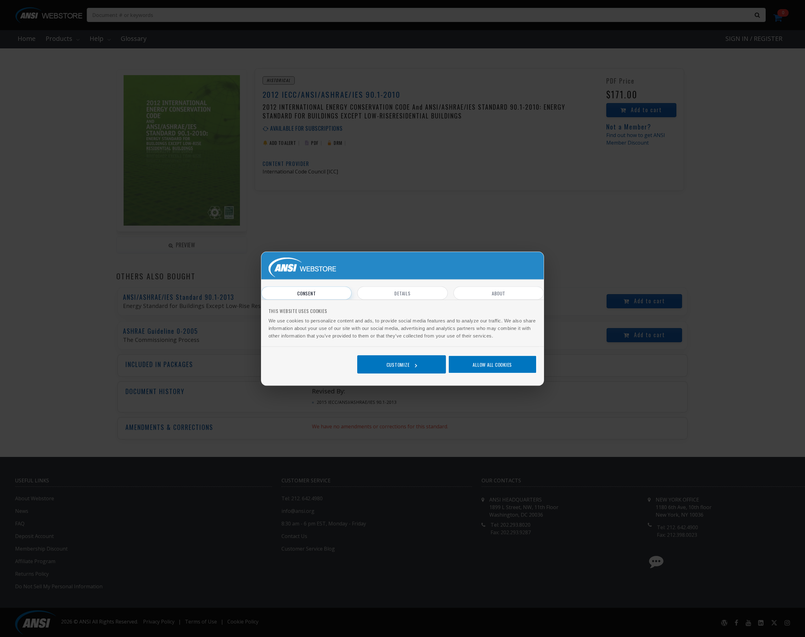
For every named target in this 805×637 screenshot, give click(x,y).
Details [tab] (402, 292)
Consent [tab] (306, 292)
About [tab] (498, 292)
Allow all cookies (492, 364)
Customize (398, 364)
